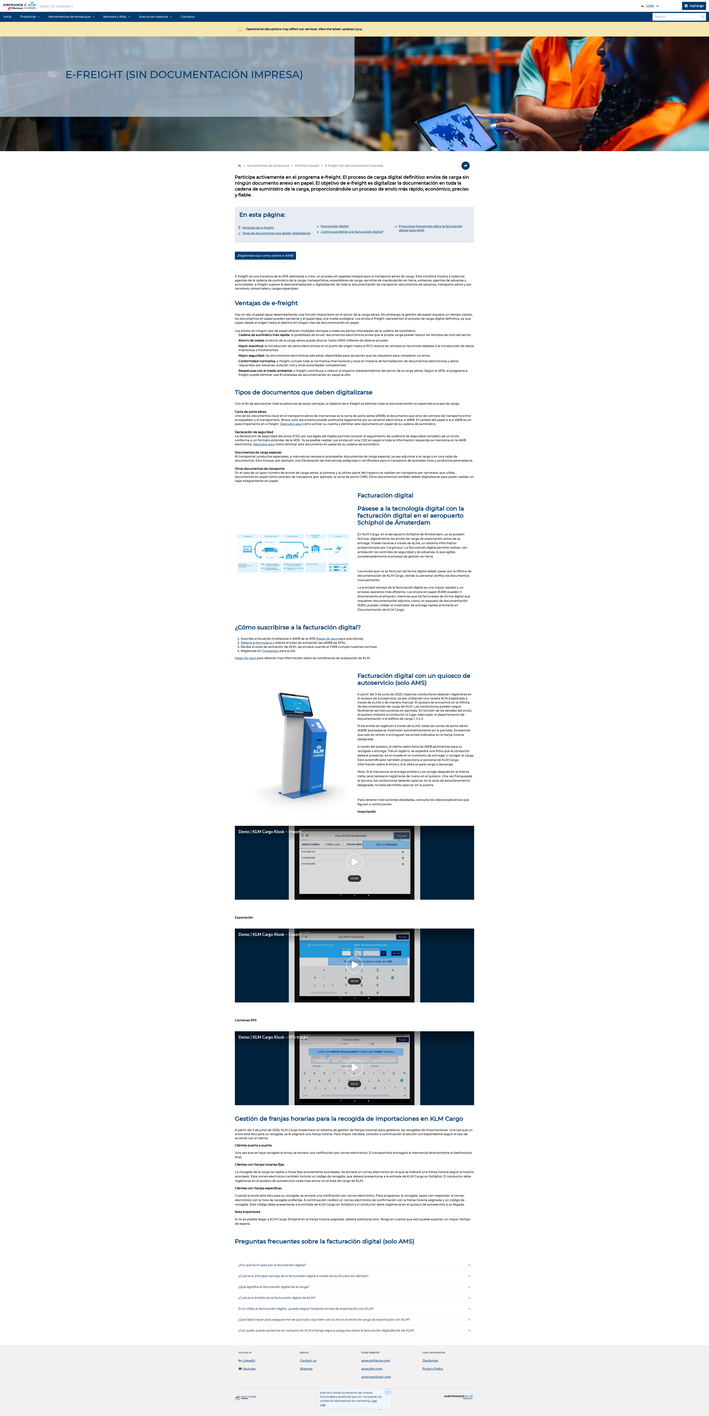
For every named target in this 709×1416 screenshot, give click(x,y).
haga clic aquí (327, 638)
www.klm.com (372, 1369)
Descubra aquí (291, 424)
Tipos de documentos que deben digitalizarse (276, 233)
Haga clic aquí (245, 658)
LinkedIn (248, 1360)
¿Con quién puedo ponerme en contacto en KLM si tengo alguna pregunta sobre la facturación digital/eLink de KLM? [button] (326, 1330)
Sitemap (306, 1369)
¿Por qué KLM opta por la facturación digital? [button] (272, 1265)
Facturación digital (335, 226)
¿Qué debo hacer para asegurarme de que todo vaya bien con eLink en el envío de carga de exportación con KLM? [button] (324, 1319)
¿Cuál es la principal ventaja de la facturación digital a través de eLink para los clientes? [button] (303, 1276)
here (358, 29)
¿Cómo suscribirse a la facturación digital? (352, 232)
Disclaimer (430, 1360)
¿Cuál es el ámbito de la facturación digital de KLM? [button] (276, 1298)
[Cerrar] (387, 1392)
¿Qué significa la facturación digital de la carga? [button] (273, 1287)
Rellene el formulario (256, 643)
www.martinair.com (376, 1377)
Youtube (249, 1369)
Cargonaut (270, 651)
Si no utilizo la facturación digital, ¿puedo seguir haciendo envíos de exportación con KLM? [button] (306, 1308)
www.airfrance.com (375, 1360)
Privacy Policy (432, 1369)
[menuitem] (7, 17)
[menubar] (99, 17)
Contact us (308, 1360)
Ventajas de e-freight (258, 228)
